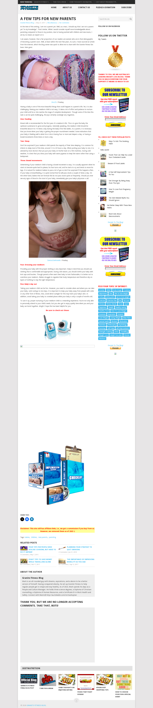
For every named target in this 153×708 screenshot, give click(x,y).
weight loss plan (116, 335)
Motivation (123, 321)
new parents (42, 537)
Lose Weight (103, 318)
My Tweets (102, 39)
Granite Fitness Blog (27, 23)
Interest (120, 314)
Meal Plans (127, 318)
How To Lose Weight (118, 311)
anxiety (101, 290)
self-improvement (122, 328)
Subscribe (126, 7)
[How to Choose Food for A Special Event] (123, 682)
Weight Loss (103, 335)
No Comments (64, 23)
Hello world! (104, 150)
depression (103, 293)
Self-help (111, 328)
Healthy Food (104, 311)
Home (53, 7)
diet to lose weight (121, 293)
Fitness (101, 304)
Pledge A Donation (105, 7)
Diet (110, 293)
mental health (104, 321)
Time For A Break (59, 2)
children (34, 537)
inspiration (111, 314)
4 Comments (24, 555)
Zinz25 (53, 102)
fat (120, 300)
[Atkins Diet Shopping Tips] (104, 679)
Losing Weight (115, 318)
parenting (52, 537)
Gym (126, 304)
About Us (67, 7)
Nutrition (102, 325)
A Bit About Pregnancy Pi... (106, 2)
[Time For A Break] (47, 680)
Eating (101, 297)
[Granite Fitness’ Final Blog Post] (29, 678)
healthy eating (121, 307)
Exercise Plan (112, 300)
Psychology (122, 325)
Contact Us (84, 7)
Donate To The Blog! (115, 222)
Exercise (102, 300)
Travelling (124, 332)
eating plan (110, 297)
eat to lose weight (122, 297)
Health (111, 307)
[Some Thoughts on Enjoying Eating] (66, 679)
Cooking (127, 290)
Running (102, 328)
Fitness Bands (111, 304)
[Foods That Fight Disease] (85, 682)
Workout (102, 338)
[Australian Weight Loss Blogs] (115, 71)
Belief (109, 290)
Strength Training (105, 332)
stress (116, 332)
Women (127, 335)
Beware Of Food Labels (116, 163)
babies (27, 537)
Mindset (114, 321)
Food (120, 304)
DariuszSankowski (53, 260)
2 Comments (63, 552)
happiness (102, 307)
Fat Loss (126, 300)
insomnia (102, 314)
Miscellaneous (52, 23)
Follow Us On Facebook (109, 26)
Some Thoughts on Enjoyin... (81, 2)
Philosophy (112, 325)
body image (117, 290)
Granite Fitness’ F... (41, 2)
